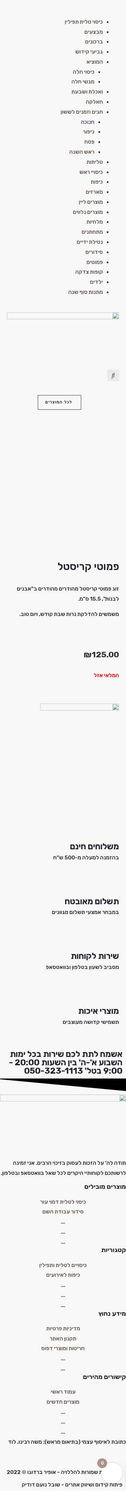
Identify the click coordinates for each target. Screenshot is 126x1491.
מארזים (94, 192)
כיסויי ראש (91, 172)
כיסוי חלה (83, 72)
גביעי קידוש (89, 52)
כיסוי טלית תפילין (84, 22)
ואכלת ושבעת (87, 92)
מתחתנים (92, 232)
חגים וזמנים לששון (82, 112)
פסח (89, 142)
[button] (63, 12)
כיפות (97, 182)
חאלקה (94, 102)
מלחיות (94, 222)
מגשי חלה (82, 82)
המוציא (94, 62)
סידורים (94, 252)
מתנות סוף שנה (85, 292)
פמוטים (94, 262)
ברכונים (94, 42)
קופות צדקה (89, 272)
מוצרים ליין (91, 202)
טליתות (94, 162)
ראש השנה (81, 152)
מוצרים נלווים (88, 212)
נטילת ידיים (90, 242)
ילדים (96, 282)
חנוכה (87, 122)
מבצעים (93, 32)
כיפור (88, 132)
